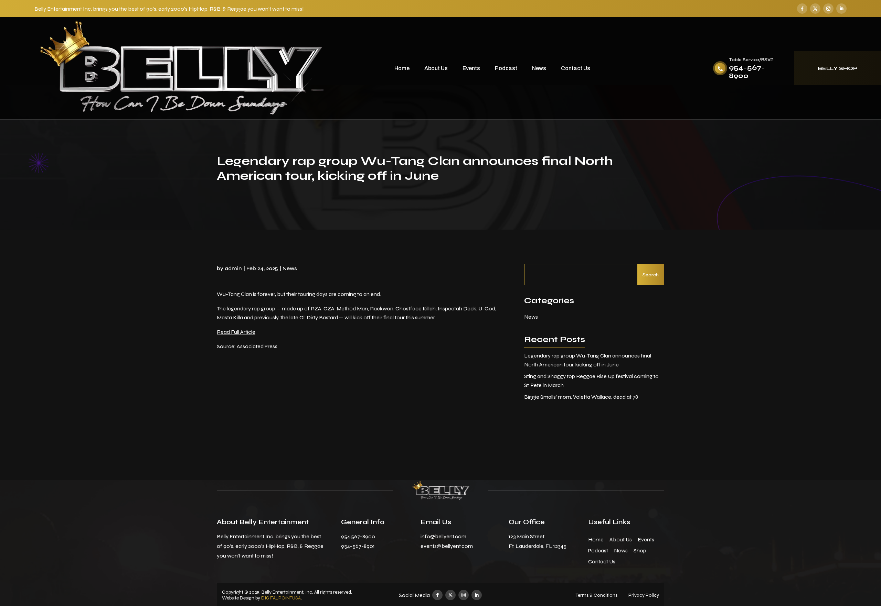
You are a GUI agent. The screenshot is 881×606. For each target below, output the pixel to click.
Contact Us (575, 68)
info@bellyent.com (443, 536)
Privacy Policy (643, 595)
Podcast (506, 68)
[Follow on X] (815, 8)
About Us (436, 68)
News (539, 68)
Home (402, 68)
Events (471, 68)
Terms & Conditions (596, 595)
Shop (640, 550)
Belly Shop (838, 68)
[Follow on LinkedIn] (841, 8)
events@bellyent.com (447, 546)
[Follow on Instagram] (828, 8)
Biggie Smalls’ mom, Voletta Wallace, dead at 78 (581, 397)
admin (233, 268)
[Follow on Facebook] (802, 8)
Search (651, 275)
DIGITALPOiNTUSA (281, 598)
